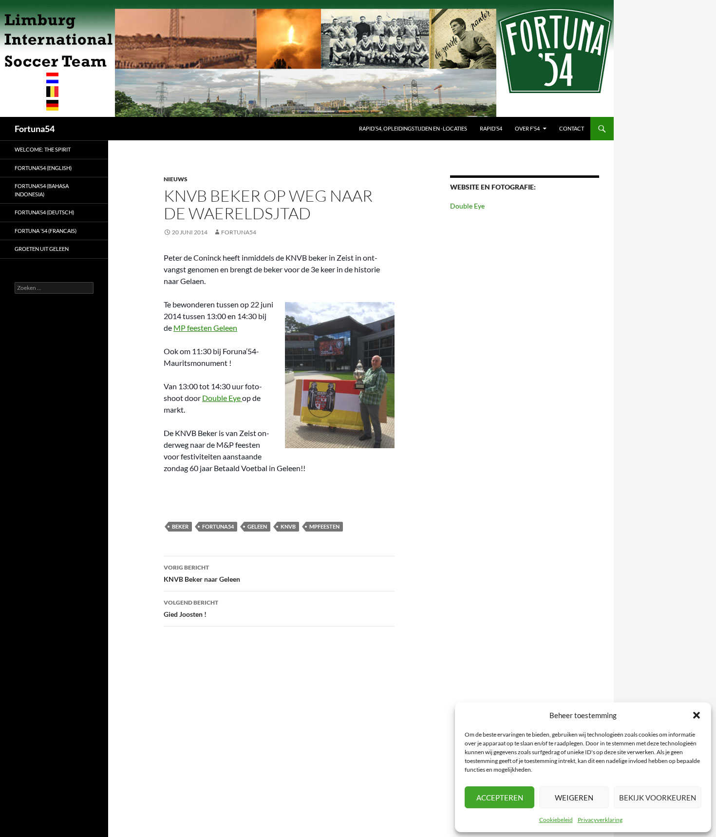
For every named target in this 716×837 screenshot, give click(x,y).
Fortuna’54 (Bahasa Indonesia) (42, 190)
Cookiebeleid (556, 819)
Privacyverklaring (600, 819)
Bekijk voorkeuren (657, 797)
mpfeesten (324, 526)
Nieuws (176, 179)
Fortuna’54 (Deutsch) (44, 212)
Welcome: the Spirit (43, 149)
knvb (288, 526)
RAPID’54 (491, 128)
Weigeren (574, 797)
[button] (696, 715)
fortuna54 (218, 526)
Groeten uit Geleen (42, 249)
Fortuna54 (35, 128)
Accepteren (499, 797)
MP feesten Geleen (205, 327)
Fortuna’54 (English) (43, 168)
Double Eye (222, 397)
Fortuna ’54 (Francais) (45, 231)
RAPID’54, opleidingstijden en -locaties (413, 128)
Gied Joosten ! (191, 608)
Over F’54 (527, 128)
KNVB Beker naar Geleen (202, 573)
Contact (571, 128)
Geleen (257, 526)
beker (180, 526)
